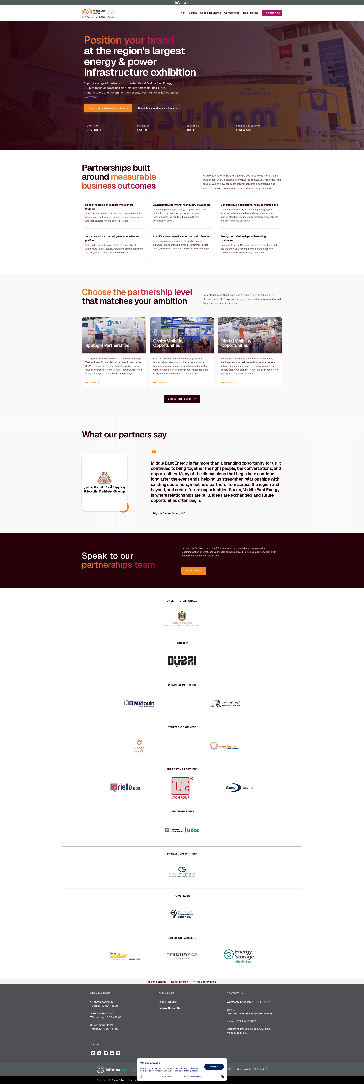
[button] (182, 2)
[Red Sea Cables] (224, 703)
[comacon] (182, 830)
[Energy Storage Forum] (239, 956)
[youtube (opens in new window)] (112, 1053)
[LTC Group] (182, 788)
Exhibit (193, 12)
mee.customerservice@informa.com (250, 1013)
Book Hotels (250, 12)
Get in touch (192, 570)
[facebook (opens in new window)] (93, 1053)
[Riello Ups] (125, 788)
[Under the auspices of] (182, 619)
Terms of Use (134, 1080)
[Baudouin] (139, 703)
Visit (182, 12)
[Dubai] (182, 661)
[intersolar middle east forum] (125, 956)
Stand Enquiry (168, 1002)
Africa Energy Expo (204, 981)
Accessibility (102, 1080)
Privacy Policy (118, 1080)
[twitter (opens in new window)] (99, 1053)
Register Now (272, 12)
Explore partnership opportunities (106, 108)
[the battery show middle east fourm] (182, 956)
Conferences (232, 12)
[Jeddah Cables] (224, 745)
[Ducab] (139, 745)
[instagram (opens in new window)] (118, 1053)
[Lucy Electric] (239, 788)
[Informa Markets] (116, 1069)
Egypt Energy (179, 981)
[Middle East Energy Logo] (98, 12)
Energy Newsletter (170, 1008)
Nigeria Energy (157, 981)
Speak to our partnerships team (156, 108)
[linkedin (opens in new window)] (105, 1053)
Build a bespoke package (180, 399)
